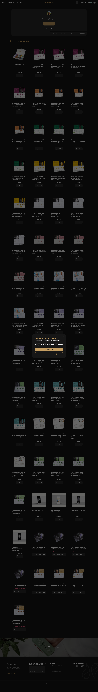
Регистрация (48, 349)
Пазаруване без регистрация (48, 354)
